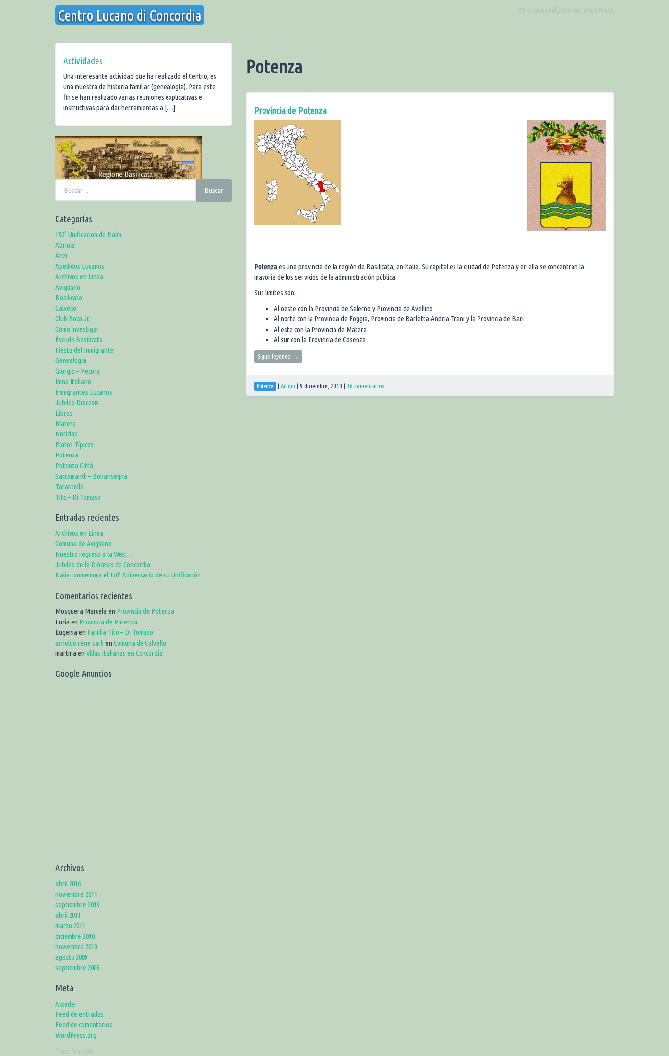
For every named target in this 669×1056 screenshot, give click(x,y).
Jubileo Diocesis (77, 402)
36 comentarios (365, 386)
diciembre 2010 (75, 936)
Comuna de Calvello (140, 643)
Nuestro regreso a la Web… (93, 554)
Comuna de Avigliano (83, 543)
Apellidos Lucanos (79, 266)
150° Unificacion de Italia (88, 234)
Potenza (66, 455)
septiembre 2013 (77, 904)
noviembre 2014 (76, 894)
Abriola (65, 245)
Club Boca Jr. (72, 318)
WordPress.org (75, 1035)
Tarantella (69, 486)
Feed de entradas (79, 1014)
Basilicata (68, 297)
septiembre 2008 (77, 967)
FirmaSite (83, 1051)
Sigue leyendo (278, 356)
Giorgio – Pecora (77, 371)
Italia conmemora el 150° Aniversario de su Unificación (128, 575)
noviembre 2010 (76, 946)
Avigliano (67, 287)
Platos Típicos (74, 444)
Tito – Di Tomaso (78, 497)
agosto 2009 (71, 957)
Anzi (61, 255)
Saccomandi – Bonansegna (91, 476)
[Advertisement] (143, 773)
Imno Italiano (73, 381)
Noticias (66, 434)
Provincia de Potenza (290, 110)
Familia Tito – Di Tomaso (120, 632)
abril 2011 (68, 915)
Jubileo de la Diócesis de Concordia (102, 564)
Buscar (213, 190)
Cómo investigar (77, 329)
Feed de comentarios (83, 1024)
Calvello (65, 308)
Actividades (83, 60)
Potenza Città (74, 465)
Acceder (66, 1004)
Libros (63, 413)
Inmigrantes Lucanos (83, 392)
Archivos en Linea (79, 276)
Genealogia (70, 360)
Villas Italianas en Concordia (124, 653)
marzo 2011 (70, 925)
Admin (288, 386)
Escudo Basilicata (79, 340)
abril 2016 (68, 883)
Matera (65, 423)
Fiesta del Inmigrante (84, 350)
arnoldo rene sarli (79, 643)
